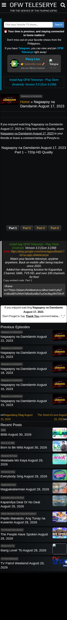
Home (25, 102)
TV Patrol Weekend (9, 559)
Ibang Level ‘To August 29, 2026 (23, 550)
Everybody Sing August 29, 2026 (24, 476)
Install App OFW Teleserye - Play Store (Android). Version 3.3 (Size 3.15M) (34, 82)
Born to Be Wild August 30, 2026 (24, 447)
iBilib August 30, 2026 (16, 434)
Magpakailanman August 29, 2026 (25, 489)
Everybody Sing (7, 472)
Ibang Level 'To (7, 546)
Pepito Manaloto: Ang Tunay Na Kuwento (18, 514)
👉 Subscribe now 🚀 (33, 63)
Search (58, 25)
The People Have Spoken (12, 530)
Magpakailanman (8, 485)
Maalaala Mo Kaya (9, 456)
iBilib (3, 430)
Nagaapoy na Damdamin (31, 96)
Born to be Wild (7, 443)
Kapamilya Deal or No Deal (12, 498)
